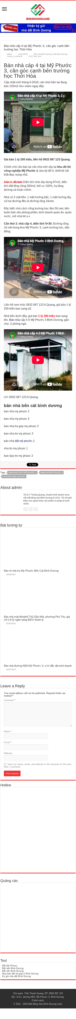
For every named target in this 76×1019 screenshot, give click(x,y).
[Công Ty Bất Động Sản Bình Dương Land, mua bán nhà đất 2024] (38, 11)
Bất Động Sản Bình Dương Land (45, 1004)
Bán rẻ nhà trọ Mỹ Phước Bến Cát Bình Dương (31, 570)
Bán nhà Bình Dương (43, 54)
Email (7, 742)
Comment (9, 700)
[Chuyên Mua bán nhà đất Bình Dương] (27, 829)
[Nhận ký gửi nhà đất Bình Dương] (38, 28)
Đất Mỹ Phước (9, 965)
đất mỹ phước (23, 440)
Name (7, 731)
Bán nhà (14, 319)
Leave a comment (14, 56)
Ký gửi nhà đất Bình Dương (16, 976)
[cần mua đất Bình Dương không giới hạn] (28, 917)
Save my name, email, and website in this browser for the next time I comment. (37, 765)
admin (9, 54)
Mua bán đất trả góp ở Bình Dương (20, 973)
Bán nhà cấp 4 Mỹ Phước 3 (22, 473)
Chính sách (37, 1000)
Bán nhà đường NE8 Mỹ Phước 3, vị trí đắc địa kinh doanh (38, 665)
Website (8, 753)
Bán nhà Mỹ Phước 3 (51, 473)
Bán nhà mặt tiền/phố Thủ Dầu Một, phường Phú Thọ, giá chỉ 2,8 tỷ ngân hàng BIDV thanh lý (37, 618)
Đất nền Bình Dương (13, 968)
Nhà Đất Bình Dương (14, 476)
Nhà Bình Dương (60, 54)
